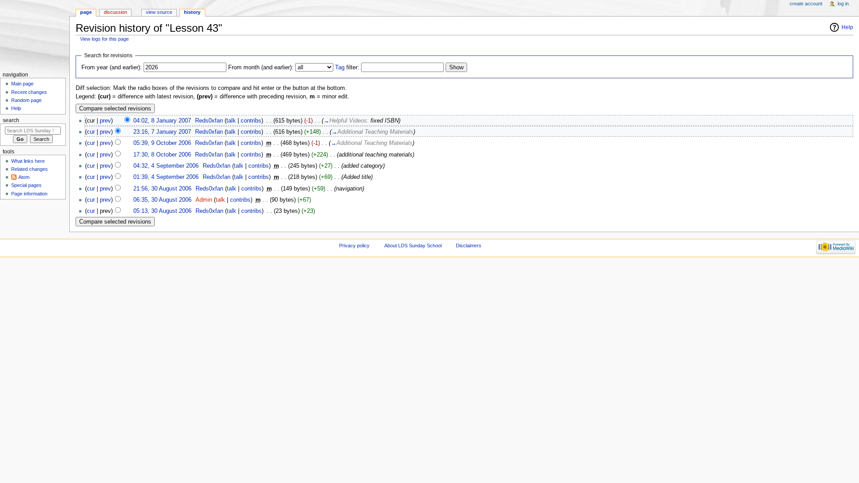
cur (91, 132)
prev (105, 121)
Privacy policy (354, 245)
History (192, 12)
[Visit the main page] (34, 34)
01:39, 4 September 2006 (166, 177)
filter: (347, 67)
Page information (29, 193)
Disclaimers (468, 245)
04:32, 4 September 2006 (166, 166)
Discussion (115, 12)
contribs (251, 121)
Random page (26, 100)
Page (86, 12)
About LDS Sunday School (413, 245)
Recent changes (29, 92)
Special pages (26, 185)
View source (159, 12)
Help (847, 27)
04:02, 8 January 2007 (162, 121)
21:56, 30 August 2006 (162, 189)
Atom (24, 177)
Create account (806, 3)
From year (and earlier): (111, 67)
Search (11, 120)
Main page (22, 83)
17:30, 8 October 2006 (162, 155)
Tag (339, 67)
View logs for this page (104, 39)
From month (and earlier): (260, 67)
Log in (843, 3)
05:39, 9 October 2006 (162, 143)
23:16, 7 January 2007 (162, 132)
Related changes (29, 169)
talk (231, 121)
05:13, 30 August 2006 (162, 211)
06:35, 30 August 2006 (162, 200)
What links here (28, 161)
